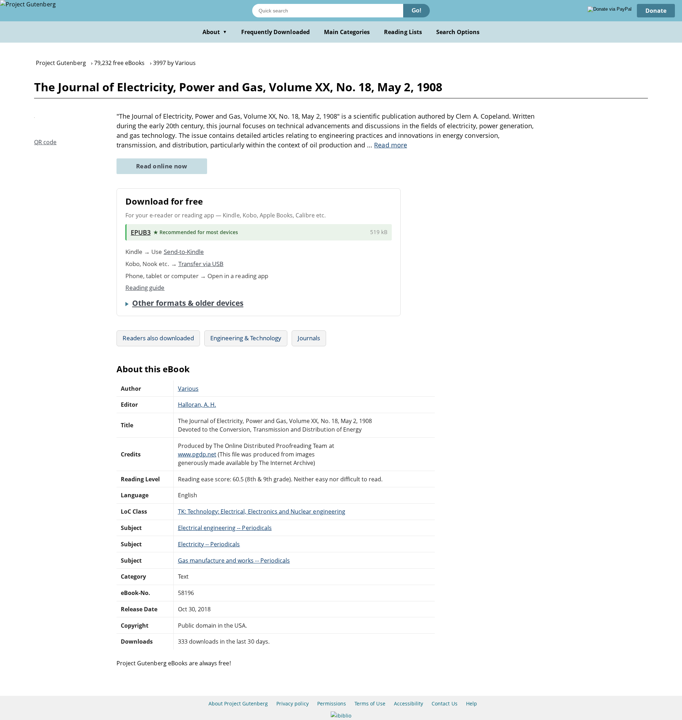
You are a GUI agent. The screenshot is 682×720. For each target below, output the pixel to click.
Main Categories (347, 32)
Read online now (162, 166)
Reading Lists (403, 32)
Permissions (331, 703)
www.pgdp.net (197, 454)
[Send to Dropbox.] (341, 232)
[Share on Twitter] (50, 129)
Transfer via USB (201, 264)
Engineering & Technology (245, 338)
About (214, 32)
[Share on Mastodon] (38, 129)
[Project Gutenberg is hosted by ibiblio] (341, 715)
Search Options (458, 32)
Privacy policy (292, 703)
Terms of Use (369, 703)
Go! (416, 10)
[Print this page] (88, 129)
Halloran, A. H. (197, 404)
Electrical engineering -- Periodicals (225, 528)
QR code (45, 142)
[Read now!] (34, 116)
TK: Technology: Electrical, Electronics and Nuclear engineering (261, 511)
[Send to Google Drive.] (351, 232)
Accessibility (408, 703)
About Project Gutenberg (238, 703)
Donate (655, 11)
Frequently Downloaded (275, 32)
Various (188, 389)
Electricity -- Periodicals (209, 544)
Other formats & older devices (187, 303)
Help (471, 703)
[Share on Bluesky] (75, 129)
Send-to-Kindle (184, 252)
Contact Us (444, 703)
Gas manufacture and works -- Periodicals (234, 560)
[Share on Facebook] (62, 129)
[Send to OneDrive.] (363, 232)
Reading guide (145, 287)
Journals (309, 338)
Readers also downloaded (158, 338)
